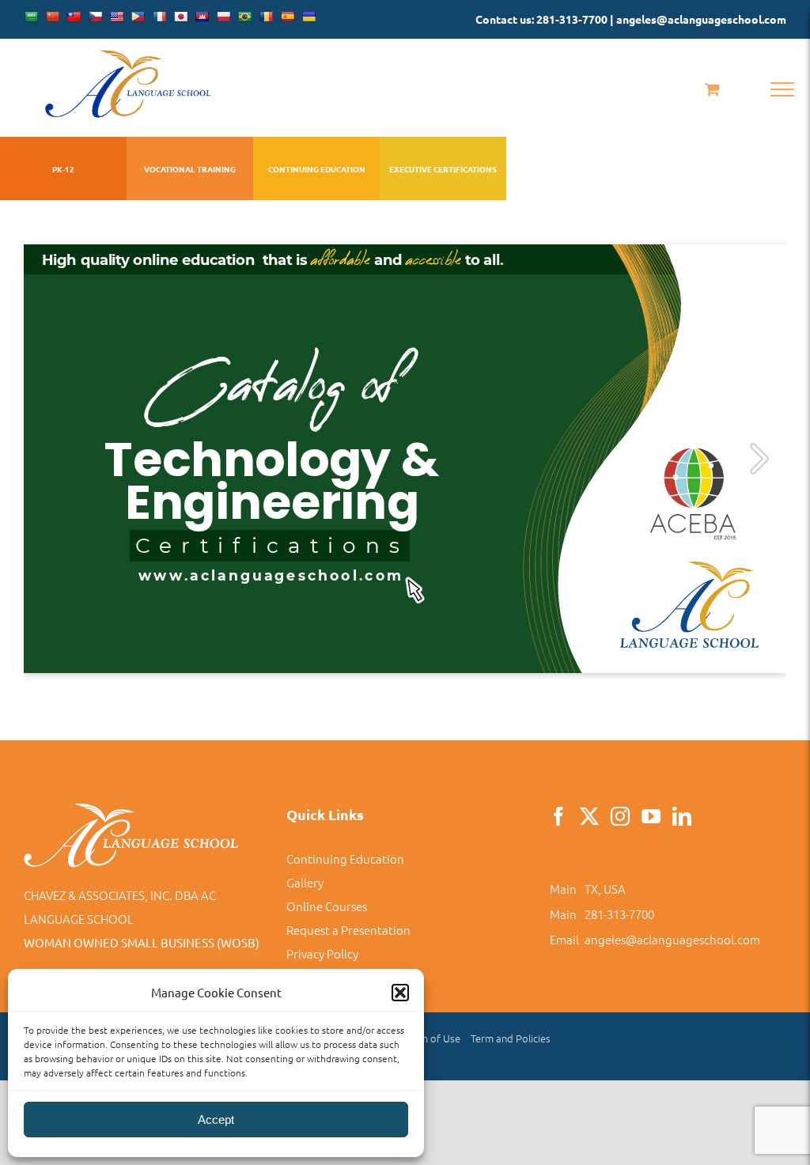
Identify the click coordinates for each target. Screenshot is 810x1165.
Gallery (305, 882)
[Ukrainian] (308, 16)
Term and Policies (511, 1038)
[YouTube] (651, 816)
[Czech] (95, 16)
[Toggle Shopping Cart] (712, 89)
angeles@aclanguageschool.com (672, 939)
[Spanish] (287, 16)
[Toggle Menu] (782, 89)
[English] (116, 16)
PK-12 (63, 169)
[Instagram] (620, 816)
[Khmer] (202, 16)
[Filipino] (138, 16)
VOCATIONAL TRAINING (190, 169)
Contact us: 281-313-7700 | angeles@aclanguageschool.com (630, 19)
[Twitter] (589, 816)
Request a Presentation (348, 929)
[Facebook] (558, 816)
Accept (216, 1119)
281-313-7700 (619, 914)
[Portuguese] (244, 16)
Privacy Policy (322, 953)
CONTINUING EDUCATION (316, 169)
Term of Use (432, 1038)
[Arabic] (31, 16)
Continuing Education (345, 858)
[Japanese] (180, 16)
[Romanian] (266, 16)
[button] (400, 992)
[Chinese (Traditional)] (73, 16)
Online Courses (326, 906)
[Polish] (223, 16)
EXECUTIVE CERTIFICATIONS (443, 169)
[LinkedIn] (681, 816)
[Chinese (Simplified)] (52, 16)
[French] (159, 16)
